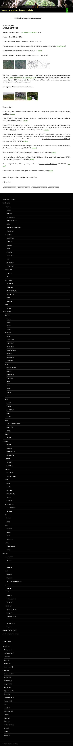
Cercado (9, 588)
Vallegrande (11, 623)
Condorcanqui (11, 220)
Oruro (7, 585)
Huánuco (8, 332)
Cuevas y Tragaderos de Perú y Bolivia (17, 10)
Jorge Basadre (11, 546)
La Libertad (8, 269)
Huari (8, 318)
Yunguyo (10, 539)
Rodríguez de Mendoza (14, 227)
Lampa (8, 532)
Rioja (8, 297)
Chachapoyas (11, 217)
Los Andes (10, 578)
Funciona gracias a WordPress (10, 743)
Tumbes (7, 304)
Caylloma (10, 465)
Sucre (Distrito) (53, 187)
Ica (6, 515)
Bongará (9, 213)
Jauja (8, 381)
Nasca (8, 518)
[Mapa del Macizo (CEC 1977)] (32, 64)
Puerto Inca (10, 357)
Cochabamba (9, 557)
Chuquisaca (8, 564)
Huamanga (10, 473)
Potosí (7, 592)
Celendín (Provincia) (24, 187)
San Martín (8, 280)
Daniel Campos (11, 599)
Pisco (8, 522)
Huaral (9, 406)
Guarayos (10, 620)
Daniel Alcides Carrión (14, 423)
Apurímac (8, 444)
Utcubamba (10, 231)
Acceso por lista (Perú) (10, 630)
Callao (9, 402)
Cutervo (9, 252)
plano (40, 50)
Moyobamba (10, 294)
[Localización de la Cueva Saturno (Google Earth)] (8, 64)
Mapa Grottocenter (9, 199)
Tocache (9, 301)
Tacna (6, 543)
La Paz (6, 571)
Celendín (33, 32)
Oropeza (9, 567)
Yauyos (9, 416)
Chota (8, 248)
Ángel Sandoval (12, 609)
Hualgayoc (10, 255)
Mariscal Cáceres (12, 290)
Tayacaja (9, 511)
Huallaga (10, 287)
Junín (6, 364)
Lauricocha (10, 346)
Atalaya (9, 437)
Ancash (7, 315)
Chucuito (10, 529)
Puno (6, 525)
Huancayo (10, 378)
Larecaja (9, 574)
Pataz (8, 276)
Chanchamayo (11, 367)
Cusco (7, 480)
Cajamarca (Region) (10, 187)
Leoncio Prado (11, 350)
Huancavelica (9, 504)
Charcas (9, 595)
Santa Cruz (10, 266)
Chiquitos (10, 613)
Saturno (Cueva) (42, 187)
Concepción (10, 374)
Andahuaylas (11, 451)
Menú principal (70, 10)
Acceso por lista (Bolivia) (10, 634)
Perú (12, 25)
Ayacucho (8, 469)
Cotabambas (10, 455)
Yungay (9, 329)
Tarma (9, 392)
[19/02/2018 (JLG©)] (8, 96)
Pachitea (9, 353)
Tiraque (9, 560)
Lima (6, 399)
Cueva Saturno (10, 27)
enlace (12, 114)
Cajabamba (10, 238)
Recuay (9, 322)
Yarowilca (10, 360)
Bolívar (9, 273)
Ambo (8, 336)
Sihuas (9, 325)
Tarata (9, 550)
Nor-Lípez (10, 602)
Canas (8, 487)
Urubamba (10, 501)
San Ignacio (10, 262)
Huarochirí (10, 409)
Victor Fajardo (11, 476)
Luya (8, 224)
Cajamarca (6, 25)
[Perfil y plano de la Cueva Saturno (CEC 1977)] (44, 64)
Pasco (6, 420)
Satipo (9, 388)
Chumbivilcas (11, 494)
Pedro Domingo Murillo (14, 581)
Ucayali (7, 434)
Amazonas (8, 206)
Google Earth (60, 46)
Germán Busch (11, 616)
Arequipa (7, 458)
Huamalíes (10, 343)
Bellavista (10, 283)
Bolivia (5, 646)
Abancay (9, 448)
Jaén (8, 259)
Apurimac (7, 680)
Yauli (8, 395)
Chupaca (9, 371)
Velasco (9, 627)
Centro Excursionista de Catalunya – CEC (22, 77)
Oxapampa (10, 427)
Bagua (9, 210)
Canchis (9, 490)
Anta (8, 483)
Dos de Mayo (10, 339)
